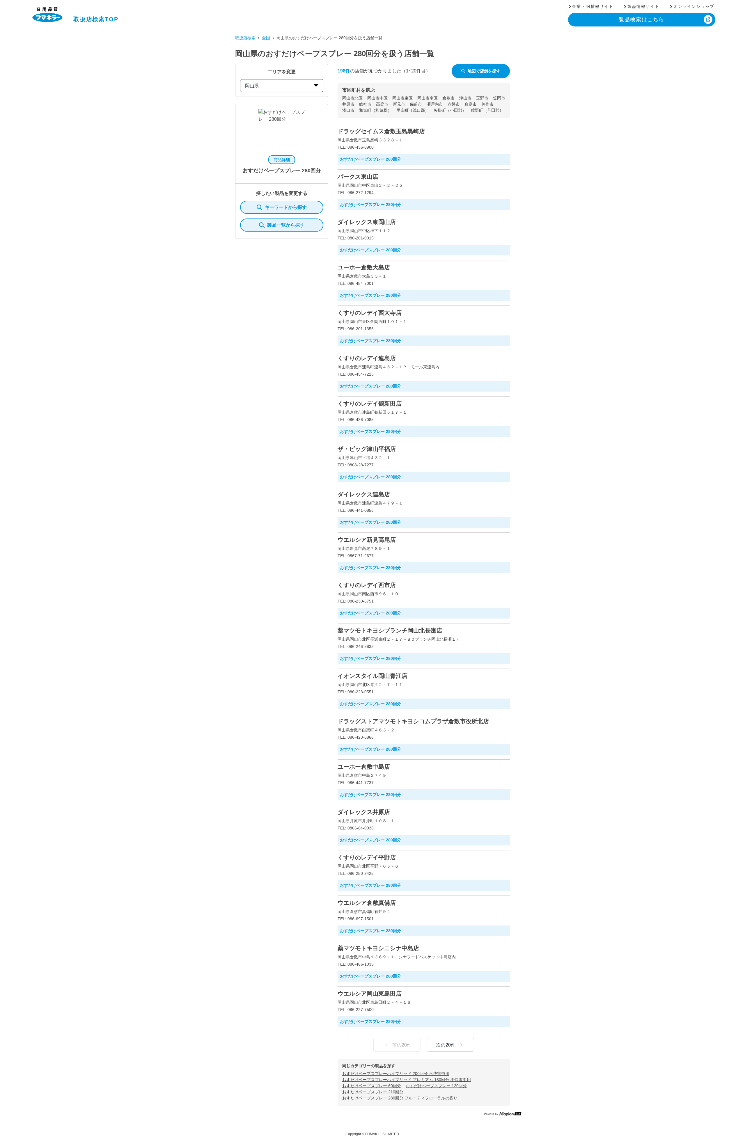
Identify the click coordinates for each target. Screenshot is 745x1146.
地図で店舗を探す (484, 71)
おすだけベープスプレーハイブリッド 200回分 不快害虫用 (395, 1073)
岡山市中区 (377, 98)
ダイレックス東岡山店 (367, 222)
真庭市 (470, 104)
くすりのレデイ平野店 (367, 857)
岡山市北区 (352, 98)
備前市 (416, 104)
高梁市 (382, 104)
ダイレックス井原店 (364, 812)
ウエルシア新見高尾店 (367, 539)
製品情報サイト (643, 6)
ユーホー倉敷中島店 (364, 766)
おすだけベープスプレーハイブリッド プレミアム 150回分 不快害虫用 (406, 1079)
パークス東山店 (358, 176)
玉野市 (482, 98)
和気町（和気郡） (375, 110)
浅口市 (348, 110)
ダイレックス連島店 (364, 494)
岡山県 (252, 85)
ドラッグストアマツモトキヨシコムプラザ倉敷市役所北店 (413, 721)
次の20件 (445, 1044)
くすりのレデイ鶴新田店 (370, 403)
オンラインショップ (693, 6)
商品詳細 (282, 159)
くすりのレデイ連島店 (367, 358)
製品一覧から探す (285, 225)
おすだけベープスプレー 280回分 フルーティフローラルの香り (399, 1098)
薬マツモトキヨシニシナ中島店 (378, 948)
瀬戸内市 (435, 104)
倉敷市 (448, 98)
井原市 (348, 104)
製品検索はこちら (641, 19)
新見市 (399, 104)
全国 (266, 37)
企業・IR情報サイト (592, 6)
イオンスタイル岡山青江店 (372, 676)
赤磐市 (454, 104)
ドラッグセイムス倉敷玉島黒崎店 (381, 131)
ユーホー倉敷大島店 (364, 267)
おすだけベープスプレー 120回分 (436, 1085)
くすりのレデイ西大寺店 (370, 313)
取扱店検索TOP (95, 19)
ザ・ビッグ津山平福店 (367, 449)
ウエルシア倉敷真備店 (367, 903)
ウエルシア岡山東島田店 (370, 993)
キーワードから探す (286, 207)
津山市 (465, 98)
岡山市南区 (427, 98)
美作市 (487, 104)
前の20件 (401, 1044)
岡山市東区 (402, 98)
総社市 (365, 104)
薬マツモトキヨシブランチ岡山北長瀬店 (390, 630)
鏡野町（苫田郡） (487, 110)
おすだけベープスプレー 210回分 (372, 1092)
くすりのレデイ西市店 (367, 585)
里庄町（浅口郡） (412, 110)
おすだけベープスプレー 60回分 (371, 1085)
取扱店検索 (245, 37)
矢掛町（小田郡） (450, 110)
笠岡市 (499, 98)
